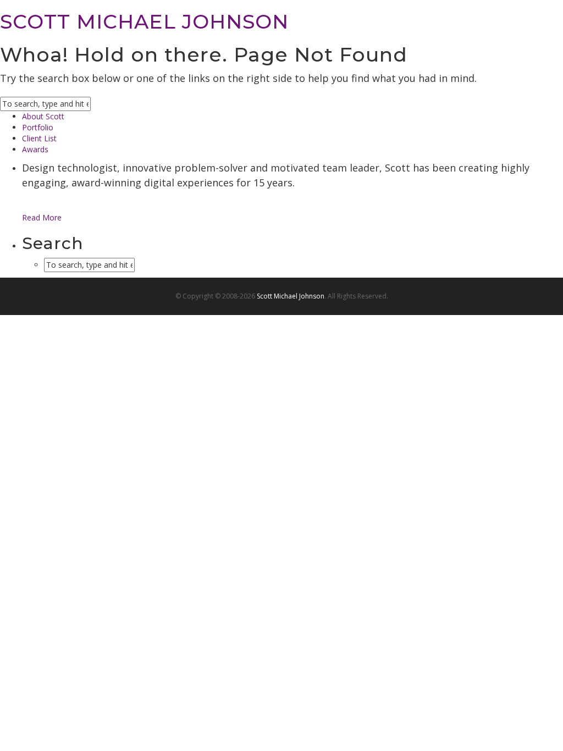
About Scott (43, 116)
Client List (39, 138)
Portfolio (37, 127)
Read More (42, 217)
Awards (35, 149)
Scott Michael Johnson (290, 296)
